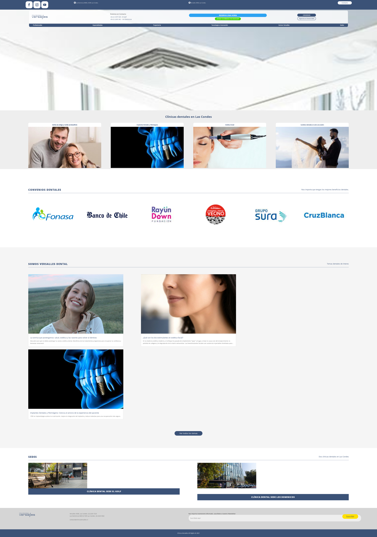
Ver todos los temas (188, 433)
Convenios (306, 15)
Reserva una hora (228, 15)
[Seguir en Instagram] (36, 4)
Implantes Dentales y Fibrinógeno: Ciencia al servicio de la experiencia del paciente (64, 413)
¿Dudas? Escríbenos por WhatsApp (227, 19)
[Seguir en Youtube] (44, 4)
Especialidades (97, 25)
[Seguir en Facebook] (29, 4)
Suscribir (350, 516)
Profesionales (37, 25)
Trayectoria (157, 25)
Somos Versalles (284, 25)
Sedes (342, 25)
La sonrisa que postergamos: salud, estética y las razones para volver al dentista (63, 337)
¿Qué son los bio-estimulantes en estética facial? (163, 337)
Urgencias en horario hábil (306, 18)
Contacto (345, 3)
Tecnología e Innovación (219, 25)
